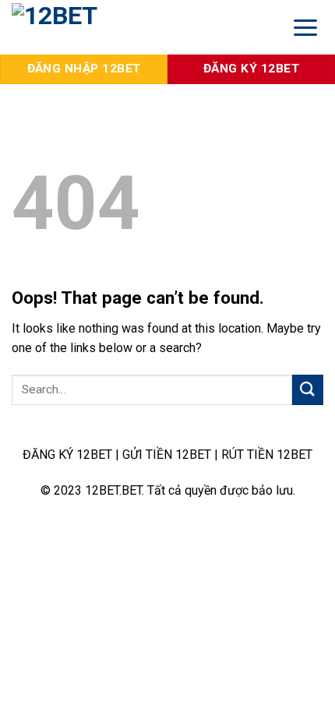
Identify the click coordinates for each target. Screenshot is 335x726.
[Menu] (305, 27)
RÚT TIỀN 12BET (266, 454)
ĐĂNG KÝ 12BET (67, 454)
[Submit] (307, 390)
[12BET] (138, 27)
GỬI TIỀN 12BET (166, 454)
